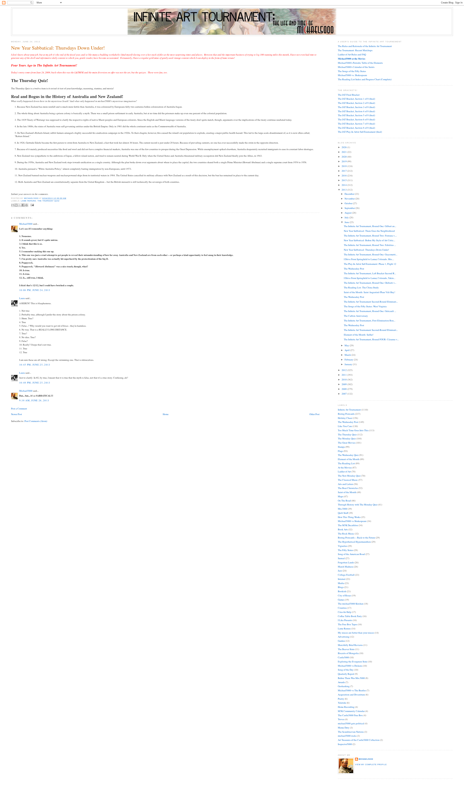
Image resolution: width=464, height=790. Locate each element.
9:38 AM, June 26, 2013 (34, 400)
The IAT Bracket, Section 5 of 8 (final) (356, 115)
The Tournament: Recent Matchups (355, 50)
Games (341, 599)
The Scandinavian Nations (351, 731)
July (347, 217)
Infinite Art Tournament (349, 409)
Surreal (341, 558)
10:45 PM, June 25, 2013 (34, 364)
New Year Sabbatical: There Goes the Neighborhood (369, 230)
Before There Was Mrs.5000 (351, 678)
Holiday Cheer (345, 418)
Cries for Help (344, 612)
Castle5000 (343, 657)
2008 (344, 389)
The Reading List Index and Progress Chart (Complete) (365, 79)
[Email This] (12, 205)
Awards (341, 682)
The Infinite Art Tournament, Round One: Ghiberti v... (370, 282)
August (348, 212)
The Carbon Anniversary (356, 315)
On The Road (344, 500)
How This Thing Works (349, 517)
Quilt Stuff (343, 513)
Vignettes (342, 546)
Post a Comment (19, 408)
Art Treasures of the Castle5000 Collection (359, 740)
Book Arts (343, 529)
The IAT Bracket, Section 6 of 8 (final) (356, 119)
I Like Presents (345, 620)
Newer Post (16, 414)
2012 (344, 370)
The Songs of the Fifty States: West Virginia (365, 306)
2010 (344, 379)
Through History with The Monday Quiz (358, 504)
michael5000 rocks (347, 735)
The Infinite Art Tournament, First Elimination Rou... (369, 320)
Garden (341, 640)
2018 (344, 166)
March (348, 354)
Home (166, 414)
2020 (344, 156)
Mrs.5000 (342, 508)
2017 (344, 170)
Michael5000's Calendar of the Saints (356, 67)
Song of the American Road (351, 554)
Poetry (341, 698)
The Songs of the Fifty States (352, 71)
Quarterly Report (346, 673)
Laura (22, 298)
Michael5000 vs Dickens (350, 665)
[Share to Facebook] (23, 205)
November (350, 198)
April (347, 350)
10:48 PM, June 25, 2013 (34, 382)
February (349, 359)
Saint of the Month (347, 492)
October (349, 203)
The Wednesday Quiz (348, 455)
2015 (344, 180)
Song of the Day (346, 669)
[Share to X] (19, 205)
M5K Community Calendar (351, 711)
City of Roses (344, 595)
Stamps (341, 446)
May (347, 345)
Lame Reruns (28, 201)
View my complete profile (371, 764)
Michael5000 (31, 198)
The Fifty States (345, 550)
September (350, 208)
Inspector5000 (345, 744)
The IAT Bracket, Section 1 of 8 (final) (356, 98)
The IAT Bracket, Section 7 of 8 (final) (356, 123)
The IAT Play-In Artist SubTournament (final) (360, 131)
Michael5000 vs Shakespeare (352, 521)
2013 (344, 189)
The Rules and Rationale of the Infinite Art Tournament (365, 46)
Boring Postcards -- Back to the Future (356, 537)
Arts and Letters (345, 484)
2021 (344, 152)
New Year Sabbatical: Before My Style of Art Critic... (369, 240)
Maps (340, 496)
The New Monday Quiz (349, 475)
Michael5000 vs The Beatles (352, 690)
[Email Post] (32, 205)
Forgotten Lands (346, 562)
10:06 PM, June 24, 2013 (34, 290)
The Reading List (346, 463)
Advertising (343, 636)
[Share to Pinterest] (26, 205)
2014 (344, 185)
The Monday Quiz (347, 438)
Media (341, 583)
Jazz (340, 570)
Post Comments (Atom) (35, 421)
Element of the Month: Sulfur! (358, 334)
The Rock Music (346, 533)
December (350, 193)
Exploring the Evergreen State (352, 661)
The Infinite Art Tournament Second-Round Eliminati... (371, 301)
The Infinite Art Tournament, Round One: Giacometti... (370, 254)
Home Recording (346, 707)
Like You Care (345, 426)
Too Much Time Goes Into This (353, 430)
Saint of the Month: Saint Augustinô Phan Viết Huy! (369, 292)
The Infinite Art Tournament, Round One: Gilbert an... (370, 226)
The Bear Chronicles (348, 488)
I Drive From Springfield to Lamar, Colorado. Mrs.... (369, 259)
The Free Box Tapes (347, 624)
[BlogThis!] (16, 205)
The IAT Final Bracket (349, 94)
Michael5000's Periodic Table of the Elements (360, 62)
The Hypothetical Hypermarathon (354, 541)
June (347, 222)
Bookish (342, 591)
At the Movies (345, 467)
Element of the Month (348, 459)
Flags (340, 451)
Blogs (341, 587)
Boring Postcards (346, 413)
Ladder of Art (344, 471)
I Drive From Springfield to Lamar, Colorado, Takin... (369, 278)
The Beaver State (346, 649)
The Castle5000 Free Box (350, 715)
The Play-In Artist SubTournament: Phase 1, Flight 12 (370, 264)
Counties (342, 607)
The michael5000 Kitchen (350, 603)
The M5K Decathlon (348, 525)
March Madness (345, 566)
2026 (344, 147)
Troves (341, 719)
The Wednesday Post (354, 268)
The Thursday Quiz (48, 201)
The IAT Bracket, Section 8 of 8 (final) (356, 127)
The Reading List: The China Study (361, 287)
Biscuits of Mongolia (348, 653)
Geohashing (344, 686)
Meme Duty (343, 727)
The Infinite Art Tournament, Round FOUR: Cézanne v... (371, 339)
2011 (344, 374)
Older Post (314, 414)
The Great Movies (346, 442)
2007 (344, 393)
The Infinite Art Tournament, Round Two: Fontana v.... (370, 235)
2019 (344, 161)
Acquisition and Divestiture (351, 694)
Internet (341, 579)
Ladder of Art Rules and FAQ (352, 54)
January (349, 364)
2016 (344, 175)
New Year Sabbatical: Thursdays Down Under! (366, 249)
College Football (346, 574)
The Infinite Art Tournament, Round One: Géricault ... (370, 311)
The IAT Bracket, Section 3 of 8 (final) (356, 107)
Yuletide (342, 702)
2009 (344, 384)
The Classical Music (348, 479)
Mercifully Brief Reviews (350, 645)
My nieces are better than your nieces (356, 632)
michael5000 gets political (351, 723)
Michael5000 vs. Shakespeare (352, 75)
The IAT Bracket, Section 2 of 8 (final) (356, 103)
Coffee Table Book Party (350, 616)
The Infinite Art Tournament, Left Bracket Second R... (370, 273)
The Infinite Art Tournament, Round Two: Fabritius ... (370, 245)
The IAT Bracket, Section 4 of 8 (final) (356, 111)
